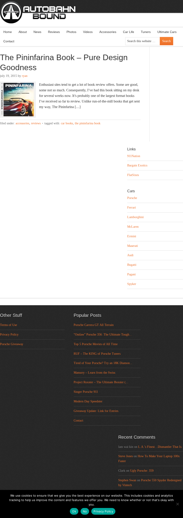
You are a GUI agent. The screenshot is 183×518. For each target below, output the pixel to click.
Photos (71, 32)
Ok (74, 511)
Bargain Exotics (137, 165)
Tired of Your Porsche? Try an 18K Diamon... (103, 363)
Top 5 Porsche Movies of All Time (96, 344)
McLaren (133, 226)
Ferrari (131, 207)
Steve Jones (125, 456)
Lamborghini (135, 217)
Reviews (54, 32)
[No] (177, 504)
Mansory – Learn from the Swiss (94, 372)
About (23, 32)
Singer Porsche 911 (86, 391)
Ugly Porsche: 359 (142, 470)
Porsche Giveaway (11, 344)
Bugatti (131, 264)
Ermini (131, 236)
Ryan (24, 76)
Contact (8, 41)
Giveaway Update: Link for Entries (96, 411)
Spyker (131, 284)
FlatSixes (133, 175)
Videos (88, 32)
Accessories (107, 32)
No (85, 511)
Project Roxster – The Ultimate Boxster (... (101, 382)
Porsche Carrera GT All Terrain (94, 325)
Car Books (67, 123)
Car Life (128, 32)
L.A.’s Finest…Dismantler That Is (159, 446)
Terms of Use (8, 325)
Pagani (131, 274)
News (37, 32)
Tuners (146, 32)
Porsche (132, 198)
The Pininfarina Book (87, 123)
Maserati (132, 246)
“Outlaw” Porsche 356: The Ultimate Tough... (103, 334)
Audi (130, 255)
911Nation (133, 156)
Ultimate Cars (167, 32)
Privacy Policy (9, 334)
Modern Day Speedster (88, 401)
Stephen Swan (127, 480)
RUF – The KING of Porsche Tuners (97, 353)
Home (7, 32)
